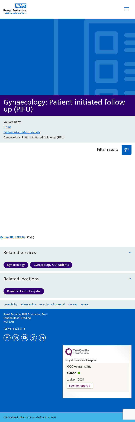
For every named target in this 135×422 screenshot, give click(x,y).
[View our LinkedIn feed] (42, 337)
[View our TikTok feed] (33, 337)
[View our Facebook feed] (7, 337)
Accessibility (10, 304)
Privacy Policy (28, 304)
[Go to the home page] (15, 9)
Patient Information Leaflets (22, 132)
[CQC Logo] (77, 354)
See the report (78, 385)
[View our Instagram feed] (15, 337)
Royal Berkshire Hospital (24, 291)
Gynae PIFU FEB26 (12, 237)
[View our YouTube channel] (24, 337)
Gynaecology (16, 265)
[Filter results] (126, 150)
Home (7, 127)
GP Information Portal (52, 304)
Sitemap (73, 304)
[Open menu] (126, 9)
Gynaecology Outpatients (51, 265)
